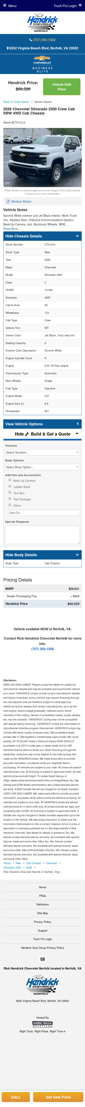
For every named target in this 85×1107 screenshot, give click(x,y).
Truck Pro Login (42, 939)
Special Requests (17, 522)
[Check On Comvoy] (42, 959)
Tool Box (19, 493)
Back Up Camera (24, 480)
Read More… (12, 228)
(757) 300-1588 (44, 39)
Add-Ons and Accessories (23, 475)
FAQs (42, 896)
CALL (16, 1097)
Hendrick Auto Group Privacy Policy (42, 948)
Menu (12, 5)
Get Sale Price (58, 1097)
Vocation (11, 446)
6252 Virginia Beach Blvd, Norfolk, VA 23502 (43, 48)
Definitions (42, 904)
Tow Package (22, 499)
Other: (17, 505)
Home (42, 887)
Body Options (14, 460)
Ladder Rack (22, 487)
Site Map (42, 913)
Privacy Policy (42, 922)
